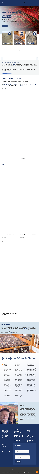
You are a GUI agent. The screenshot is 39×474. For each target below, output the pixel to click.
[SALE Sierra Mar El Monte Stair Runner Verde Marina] (10, 164)
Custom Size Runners (6, 433)
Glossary (28, 435)
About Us (28, 430)
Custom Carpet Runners (18, 432)
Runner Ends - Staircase (18, 436)
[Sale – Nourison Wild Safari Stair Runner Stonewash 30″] (9, 84)
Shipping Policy (17, 472)
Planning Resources (30, 437)
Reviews (28, 431)
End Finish (30, 331)
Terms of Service (5, 472)
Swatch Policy (24, 472)
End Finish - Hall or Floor (19, 435)
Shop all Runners (5, 431)
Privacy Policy (11, 472)
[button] (31, 2)
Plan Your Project (17, 431)
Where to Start (5, 430)
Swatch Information (30, 436)
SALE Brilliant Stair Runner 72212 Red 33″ (28, 235)
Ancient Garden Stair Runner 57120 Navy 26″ (9, 314)
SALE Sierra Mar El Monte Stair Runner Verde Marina (10, 235)
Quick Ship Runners (5, 432)
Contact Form (4, 446)
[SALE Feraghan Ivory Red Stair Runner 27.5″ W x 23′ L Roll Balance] (28, 85)
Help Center (29, 432)
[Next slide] (37, 58)
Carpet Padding (5, 436)
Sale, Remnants (5, 435)
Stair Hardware (5, 437)
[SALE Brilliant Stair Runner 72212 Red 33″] (28, 163)
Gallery (14, 64)
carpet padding (11, 332)
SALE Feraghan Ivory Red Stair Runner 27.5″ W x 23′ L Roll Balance (28, 157)
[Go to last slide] (2, 58)
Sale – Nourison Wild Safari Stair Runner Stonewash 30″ (9, 86)
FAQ (27, 433)
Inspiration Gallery (17, 433)
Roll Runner (15, 329)
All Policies (30, 472)
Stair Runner (25, 328)
